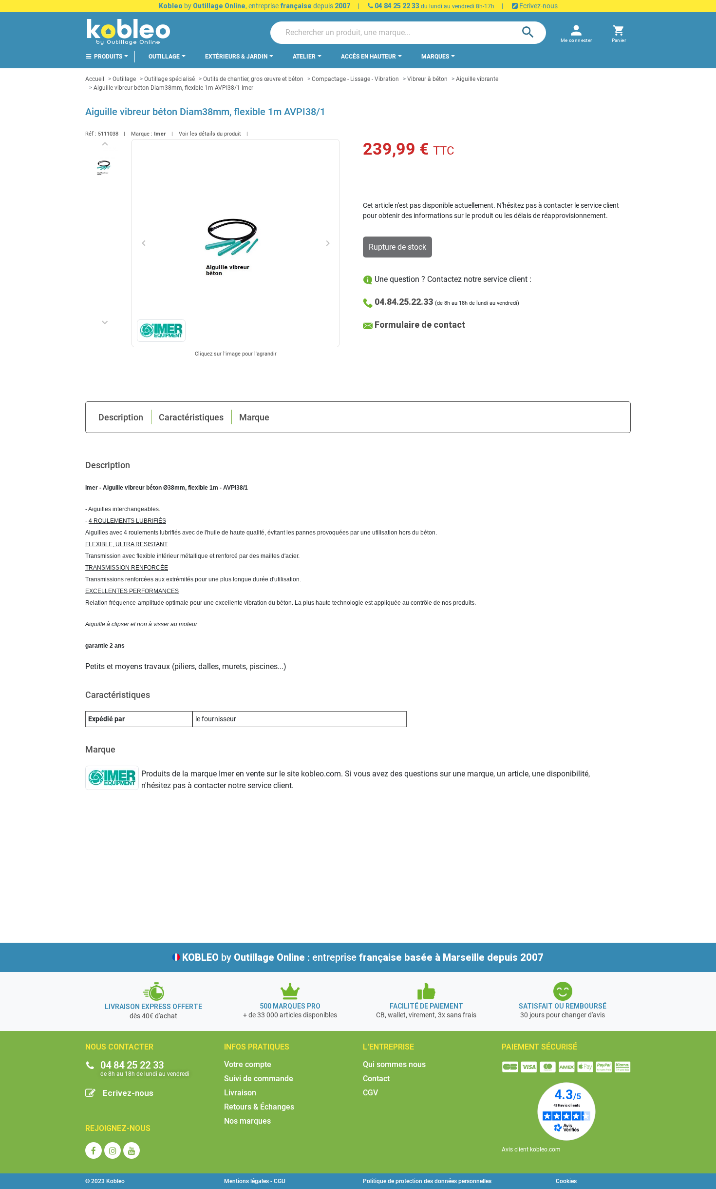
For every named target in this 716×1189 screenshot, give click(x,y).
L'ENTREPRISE (388, 1046)
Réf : (90, 134)
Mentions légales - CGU (254, 1181)
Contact (376, 1078)
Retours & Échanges (259, 1106)
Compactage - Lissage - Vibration (355, 79)
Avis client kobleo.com (531, 1149)
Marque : (141, 134)
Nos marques (247, 1121)
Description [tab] (120, 417)
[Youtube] (131, 1150)
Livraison (240, 1092)
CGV (370, 1092)
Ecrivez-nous (538, 6)
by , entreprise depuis (254, 6)
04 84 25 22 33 (396, 6)
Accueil (94, 79)
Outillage (124, 79)
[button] (619, 32)
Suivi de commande (258, 1078)
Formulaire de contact (420, 324)
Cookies (566, 1181)
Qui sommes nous (394, 1064)
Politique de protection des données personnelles (427, 1181)
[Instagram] (112, 1150)
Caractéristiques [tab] (191, 417)
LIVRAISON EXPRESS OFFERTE (153, 1007)
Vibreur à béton (427, 79)
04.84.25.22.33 (404, 302)
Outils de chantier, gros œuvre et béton (253, 79)
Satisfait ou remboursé (562, 1006)
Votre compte (247, 1064)
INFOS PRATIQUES (256, 1046)
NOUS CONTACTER (119, 1046)
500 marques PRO (290, 1006)
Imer (160, 134)
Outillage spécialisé (169, 79)
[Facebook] (93, 1150)
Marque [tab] (254, 417)
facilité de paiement (426, 1006)
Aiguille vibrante (477, 79)
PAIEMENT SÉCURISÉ (539, 1046)
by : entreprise (363, 957)
